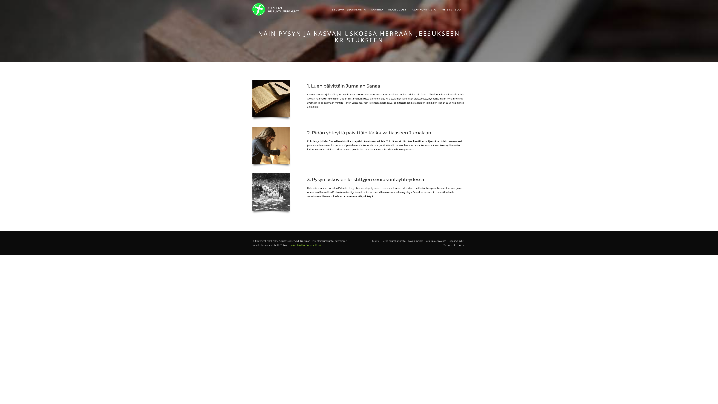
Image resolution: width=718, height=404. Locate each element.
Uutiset (462, 245)
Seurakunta (356, 9)
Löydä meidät (415, 241)
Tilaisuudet (397, 9)
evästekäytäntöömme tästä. (305, 245)
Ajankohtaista (424, 9)
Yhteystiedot (452, 9)
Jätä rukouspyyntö (436, 241)
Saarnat (378, 9)
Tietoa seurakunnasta (393, 241)
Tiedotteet (449, 245)
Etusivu (338, 9)
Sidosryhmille (456, 241)
